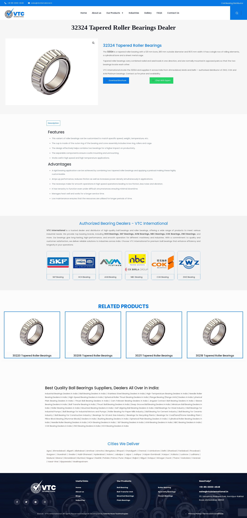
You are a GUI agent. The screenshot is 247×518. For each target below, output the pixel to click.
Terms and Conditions (212, 514)
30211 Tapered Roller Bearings (154, 355)
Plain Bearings (123, 500)
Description (53, 123)
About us (80, 492)
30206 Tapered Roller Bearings (92, 355)
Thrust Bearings (165, 496)
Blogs (78, 496)
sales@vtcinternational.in (213, 491)
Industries (80, 500)
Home (78, 487)
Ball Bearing (122, 487)
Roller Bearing (164, 487)
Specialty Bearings (167, 492)
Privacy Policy (194, 514)
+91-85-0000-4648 (209, 486)
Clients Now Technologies (115, 514)
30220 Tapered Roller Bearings (32, 355)
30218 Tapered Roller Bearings (215, 355)
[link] (58, 265)
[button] (93, 42)
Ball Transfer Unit (125, 492)
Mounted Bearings (125, 496)
